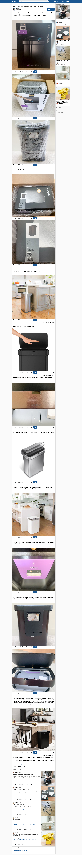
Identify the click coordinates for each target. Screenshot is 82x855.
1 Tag (35, 71)
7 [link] (68, 18)
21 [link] (68, 59)
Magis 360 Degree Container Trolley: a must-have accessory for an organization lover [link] (62, 102)
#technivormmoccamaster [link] (24, 794)
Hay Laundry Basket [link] (60, 80)
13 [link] (68, 79)
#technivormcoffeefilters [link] (34, 794)
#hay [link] (21, 824)
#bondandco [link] (15, 779)
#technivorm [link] (15, 794)
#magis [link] (28, 839)
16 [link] (68, 99)
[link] (14, 1)
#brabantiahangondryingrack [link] (23, 809)
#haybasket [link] (25, 824)
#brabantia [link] (15, 809)
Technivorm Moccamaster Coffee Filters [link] (62, 41)
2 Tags (35, 592)
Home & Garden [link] (15, 4)
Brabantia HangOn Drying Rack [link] (62, 60)
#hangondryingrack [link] (33, 809)
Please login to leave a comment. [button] (20, 850)
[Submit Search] (48, 1)
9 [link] (68, 38)
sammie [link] (16, 772)
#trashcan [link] (31, 764)
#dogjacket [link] (21, 779)
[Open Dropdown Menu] (53, 71)
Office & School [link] (21, 4)
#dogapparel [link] (26, 779)
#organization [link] (24, 839)
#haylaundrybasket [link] (31, 824)
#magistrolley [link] (33, 839)
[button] (33, 45)
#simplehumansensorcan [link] (48, 764)
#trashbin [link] (35, 764)
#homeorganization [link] (17, 839)
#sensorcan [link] (40, 764)
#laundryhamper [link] (16, 824)
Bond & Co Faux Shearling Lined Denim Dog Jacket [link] (62, 21)
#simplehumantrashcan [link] (24, 764)
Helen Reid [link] (17, 802)
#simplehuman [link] (16, 764)
